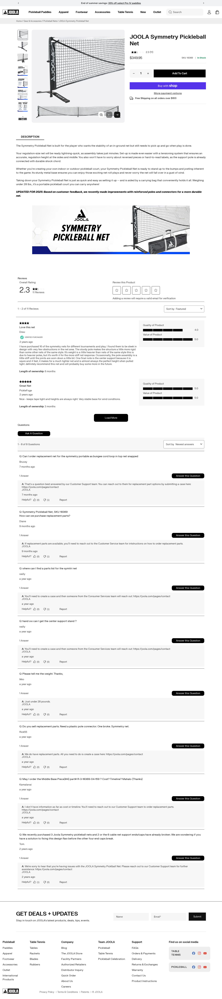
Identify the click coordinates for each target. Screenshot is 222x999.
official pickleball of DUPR (121, 3)
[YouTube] (205, 953)
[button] (204, 3)
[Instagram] (199, 953)
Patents (85, 992)
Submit (197, 916)
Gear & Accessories (32, 21)
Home (19, 21)
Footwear (82, 12)
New (143, 12)
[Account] (209, 12)
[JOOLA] (11, 12)
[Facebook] (193, 953)
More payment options (168, 93)
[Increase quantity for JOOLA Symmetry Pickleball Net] (148, 73)
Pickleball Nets (50, 21)
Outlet (157, 12)
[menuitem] (40, 12)
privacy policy (46, 992)
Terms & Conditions (67, 992)
